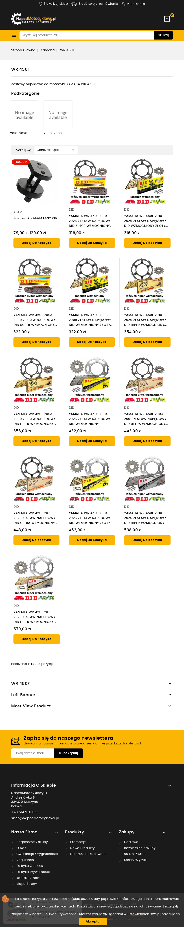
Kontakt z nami (28, 878)
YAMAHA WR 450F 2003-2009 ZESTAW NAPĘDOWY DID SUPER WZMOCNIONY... (35, 320)
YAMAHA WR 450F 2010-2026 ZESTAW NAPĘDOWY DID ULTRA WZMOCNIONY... (35, 518)
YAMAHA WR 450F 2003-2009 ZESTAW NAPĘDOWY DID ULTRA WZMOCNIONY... (146, 419)
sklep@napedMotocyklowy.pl (35, 818)
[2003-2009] (58, 115)
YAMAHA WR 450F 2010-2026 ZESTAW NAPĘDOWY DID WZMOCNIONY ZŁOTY (90, 518)
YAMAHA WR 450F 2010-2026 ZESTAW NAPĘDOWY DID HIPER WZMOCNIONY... (145, 320)
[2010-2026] (24, 115)
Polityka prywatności (32, 872)
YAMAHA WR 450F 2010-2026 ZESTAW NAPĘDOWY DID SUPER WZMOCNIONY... (90, 220)
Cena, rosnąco (56, 150)
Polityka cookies (29, 865)
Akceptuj (93, 921)
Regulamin (24, 860)
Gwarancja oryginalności (36, 854)
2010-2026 (18, 133)
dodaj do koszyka (36, 243)
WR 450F (20, 684)
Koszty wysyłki (135, 860)
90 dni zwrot (134, 854)
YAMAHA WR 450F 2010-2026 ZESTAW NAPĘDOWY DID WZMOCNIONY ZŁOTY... (146, 220)
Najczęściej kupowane (88, 854)
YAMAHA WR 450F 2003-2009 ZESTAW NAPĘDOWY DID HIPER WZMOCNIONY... (34, 419)
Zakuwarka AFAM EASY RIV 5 (35, 221)
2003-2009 (53, 133)
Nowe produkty (82, 848)
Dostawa (130, 842)
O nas (20, 848)
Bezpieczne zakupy (31, 842)
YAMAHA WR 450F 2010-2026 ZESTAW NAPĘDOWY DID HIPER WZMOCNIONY (145, 518)
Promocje (77, 842)
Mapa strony (26, 883)
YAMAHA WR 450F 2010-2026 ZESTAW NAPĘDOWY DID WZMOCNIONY (90, 419)
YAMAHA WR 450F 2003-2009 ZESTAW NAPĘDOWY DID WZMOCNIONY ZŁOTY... (91, 320)
